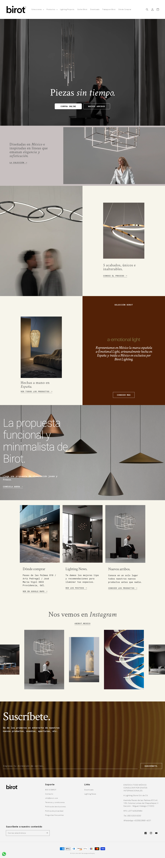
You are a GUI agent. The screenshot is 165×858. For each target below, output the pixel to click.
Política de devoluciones (55, 807)
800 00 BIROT (50, 790)
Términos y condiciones (55, 802)
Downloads (88, 790)
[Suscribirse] (47, 833)
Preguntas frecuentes (54, 815)
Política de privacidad (54, 811)
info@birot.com (51, 798)
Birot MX (78, 853)
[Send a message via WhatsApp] (4, 854)
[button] (37, 9)
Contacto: (49, 794)
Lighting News (90, 794)
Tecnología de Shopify (88, 853)
